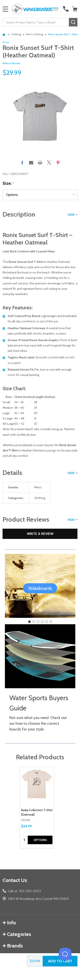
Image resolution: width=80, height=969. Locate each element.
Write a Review (11, 63)
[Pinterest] (58, 162)
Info (11, 923)
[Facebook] (22, 162)
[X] (49, 162)
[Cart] (75, 8)
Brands (15, 946)
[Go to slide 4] (42, 621)
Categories (19, 934)
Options (40, 840)
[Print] (40, 162)
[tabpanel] (37, 807)
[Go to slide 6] (50, 621)
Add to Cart (60, 961)
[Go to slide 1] (29, 621)
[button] (40, 588)
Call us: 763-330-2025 (24, 891)
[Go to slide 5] (46, 621)
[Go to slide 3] (38, 621)
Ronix (6, 42)
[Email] (31, 162)
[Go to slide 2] (33, 621)
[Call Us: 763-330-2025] (65, 8)
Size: (9, 183)
